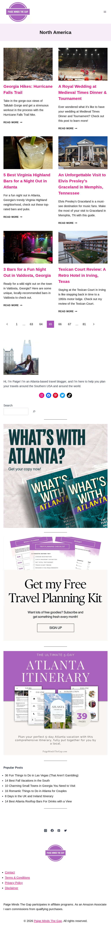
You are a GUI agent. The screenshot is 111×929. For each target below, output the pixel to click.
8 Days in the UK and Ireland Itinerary (29, 796)
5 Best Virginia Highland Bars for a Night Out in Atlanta (26, 181)
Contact (10, 872)
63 (31, 324)
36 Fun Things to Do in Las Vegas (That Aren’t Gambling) (41, 775)
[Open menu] (105, 12)
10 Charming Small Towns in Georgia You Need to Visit (40, 785)
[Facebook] (52, 830)
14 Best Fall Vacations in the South (27, 780)
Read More (12, 122)
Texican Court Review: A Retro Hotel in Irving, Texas (82, 275)
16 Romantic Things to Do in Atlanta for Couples (36, 791)
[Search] (34, 411)
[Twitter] (65, 830)
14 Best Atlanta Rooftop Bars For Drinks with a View (38, 801)
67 (69, 324)
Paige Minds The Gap (48, 921)
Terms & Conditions (17, 877)
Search (8, 405)
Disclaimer (11, 888)
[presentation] (28, 64)
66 (60, 324)
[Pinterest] (59, 830)
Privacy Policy (14, 882)
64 (40, 324)
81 (84, 324)
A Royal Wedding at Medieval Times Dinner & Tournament (82, 92)
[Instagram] (45, 830)
